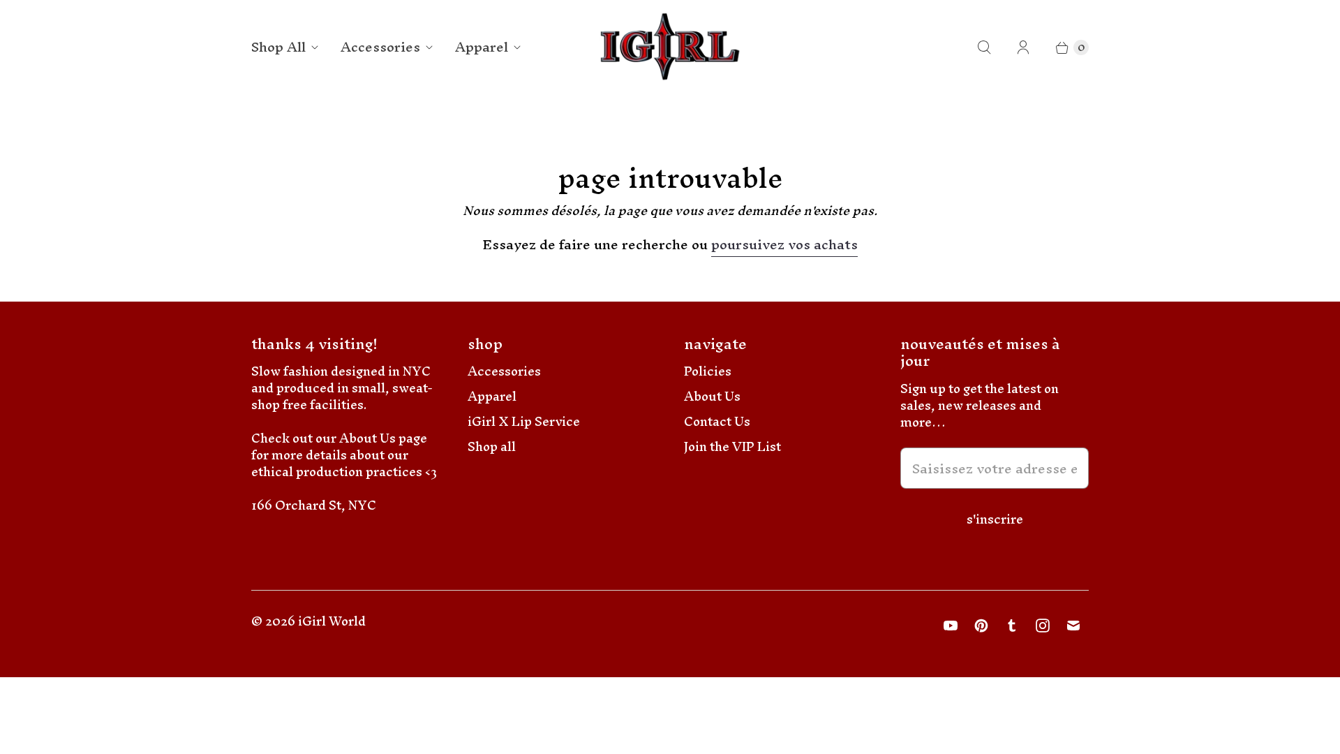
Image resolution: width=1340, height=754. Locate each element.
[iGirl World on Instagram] (1042, 625)
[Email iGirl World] (1073, 625)
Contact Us (717, 421)
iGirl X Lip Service (524, 421)
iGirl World (332, 621)
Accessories (380, 46)
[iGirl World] (670, 47)
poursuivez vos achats (784, 247)
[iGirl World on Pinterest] (981, 625)
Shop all (492, 446)
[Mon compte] (1023, 47)
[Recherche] (984, 47)
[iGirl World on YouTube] (950, 625)
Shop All (278, 46)
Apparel (481, 46)
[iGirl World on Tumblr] (1012, 625)
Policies (707, 371)
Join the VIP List (732, 446)
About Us (712, 396)
